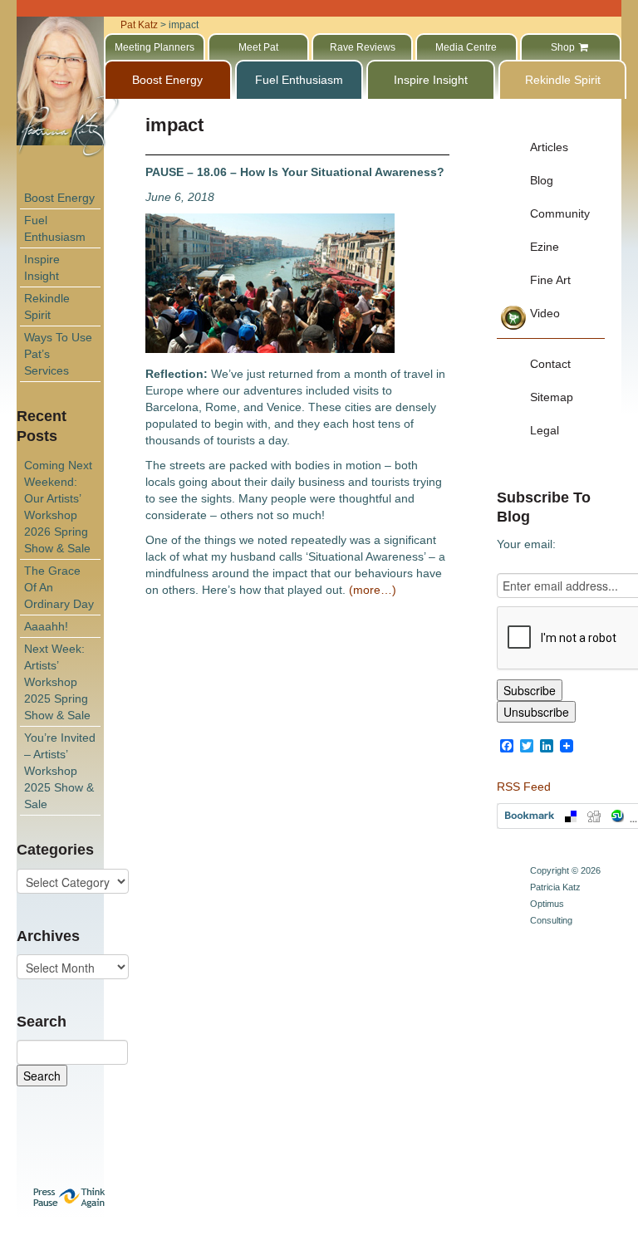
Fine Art (550, 280)
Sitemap (551, 397)
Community (560, 213)
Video (545, 313)
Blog (541, 180)
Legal (544, 430)
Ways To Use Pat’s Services (58, 354)
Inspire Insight (42, 267)
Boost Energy (59, 197)
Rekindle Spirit (47, 306)
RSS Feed (524, 786)
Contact (550, 363)
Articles (549, 147)
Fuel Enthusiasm (55, 228)
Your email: (526, 544)
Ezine (544, 246)
